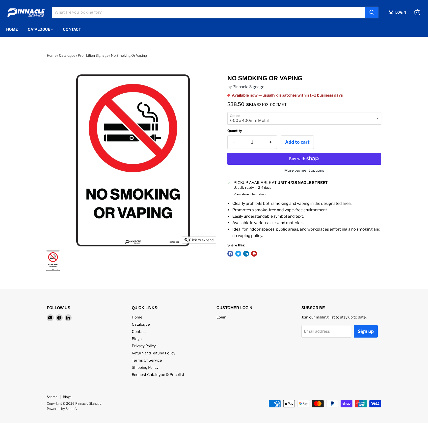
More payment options (304, 170)
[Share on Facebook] (230, 254)
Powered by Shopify (62, 409)
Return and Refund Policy (153, 353)
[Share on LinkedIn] (246, 254)
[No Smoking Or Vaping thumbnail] (53, 260)
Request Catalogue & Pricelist (158, 374)
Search (52, 397)
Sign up (366, 331)
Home (12, 29)
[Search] (371, 12)
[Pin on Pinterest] (254, 254)
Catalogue (39, 29)
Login (221, 317)
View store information (250, 194)
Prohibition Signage (93, 55)
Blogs (137, 339)
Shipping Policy (145, 367)
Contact (72, 29)
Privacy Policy (144, 346)
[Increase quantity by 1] (270, 142)
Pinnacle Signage (248, 86)
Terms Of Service (147, 360)
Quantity (234, 131)
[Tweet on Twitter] (238, 254)
